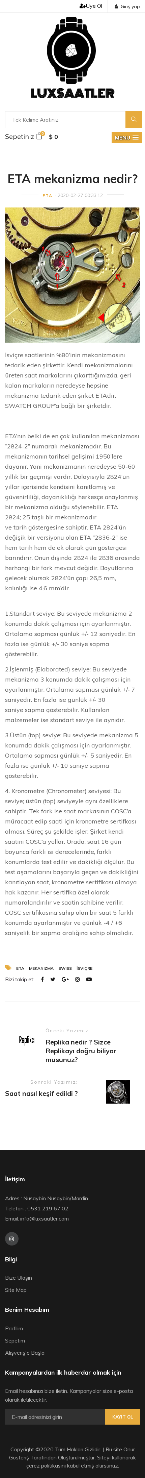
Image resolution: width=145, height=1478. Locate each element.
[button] (127, 137)
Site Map (16, 1289)
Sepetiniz (23, 136)
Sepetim (15, 1340)
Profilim (14, 1328)
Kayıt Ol (122, 1417)
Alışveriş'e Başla (25, 1352)
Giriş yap (130, 6)
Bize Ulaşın (18, 1277)
